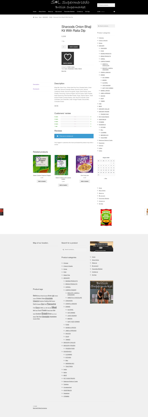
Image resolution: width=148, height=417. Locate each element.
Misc (102, 130)
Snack (45, 313)
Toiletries (101, 38)
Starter (80, 68)
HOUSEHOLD (102, 124)
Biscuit (39, 295)
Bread (42, 295)
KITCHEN (103, 127)
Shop (40, 17)
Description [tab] (36, 84)
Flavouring (51, 303)
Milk (34, 310)
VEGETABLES (102, 119)
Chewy (34, 298)
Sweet (34, 316)
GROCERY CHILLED (104, 109)
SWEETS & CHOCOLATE (105, 64)
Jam (44, 307)
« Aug (105, 178)
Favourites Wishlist (69, 11)
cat (53, 295)
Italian (100, 151)
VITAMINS (101, 122)
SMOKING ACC (104, 135)
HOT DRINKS (105, 77)
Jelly (46, 307)
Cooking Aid (47, 301)
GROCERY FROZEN (104, 111)
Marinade (49, 307)
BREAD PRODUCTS (106, 56)
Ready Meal (49, 310)
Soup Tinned (54, 313)
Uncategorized (68, 387)
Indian (73, 67)
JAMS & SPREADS (105, 93)
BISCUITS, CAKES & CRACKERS (107, 69)
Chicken (38, 298)
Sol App (87, 11)
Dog (42, 304)
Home (34, 11)
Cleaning (36, 301)
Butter (50, 295)
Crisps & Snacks (103, 40)
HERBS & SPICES (105, 90)
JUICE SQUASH (106, 85)
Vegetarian (101, 143)
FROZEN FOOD (105, 114)
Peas (36, 310)
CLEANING (103, 132)
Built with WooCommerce (40, 408)
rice (54, 310)
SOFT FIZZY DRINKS (107, 88)
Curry (66, 68)
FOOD (50, 17)
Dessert (39, 304)
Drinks (100, 43)
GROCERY (45, 17)
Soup (49, 313)
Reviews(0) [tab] (36, 89)
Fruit (34, 307)
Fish (45, 304)
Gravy (38, 307)
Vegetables (53, 316)
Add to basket (74, 47)
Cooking (41, 301)
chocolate (49, 298)
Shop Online (42, 11)
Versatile (35, 319)
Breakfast (46, 295)
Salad (34, 313)
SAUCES (103, 96)
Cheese (56, 295)
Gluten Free (67, 275)
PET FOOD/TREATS (104, 117)
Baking (35, 295)
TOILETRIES (104, 137)
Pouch (39, 310)
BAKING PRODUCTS (106, 53)
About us (50, 11)
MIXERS (104, 80)
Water (38, 319)
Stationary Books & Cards (105, 140)
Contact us (80, 11)
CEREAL (103, 59)
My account (58, 11)
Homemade (71, 68)
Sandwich (38, 314)
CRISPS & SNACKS (105, 72)
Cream (53, 301)
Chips (43, 298)
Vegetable (45, 316)
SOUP (102, 98)
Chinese (101, 145)
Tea (37, 316)
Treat (40, 317)
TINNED (103, 101)
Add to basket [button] (42, 181)
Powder (44, 310)
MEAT (100, 106)
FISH (100, 104)
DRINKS (103, 75)
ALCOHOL (105, 83)
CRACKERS (104, 48)
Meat (54, 307)
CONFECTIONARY (105, 61)
